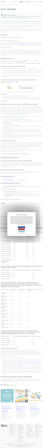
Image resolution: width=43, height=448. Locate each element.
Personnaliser (21, 231)
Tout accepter (22, 227)
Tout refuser (21, 229)
